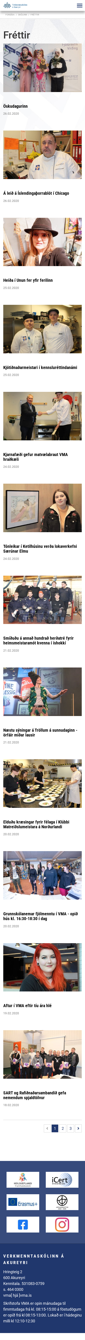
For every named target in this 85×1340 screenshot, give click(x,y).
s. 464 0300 (13, 1289)
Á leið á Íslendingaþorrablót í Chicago (36, 193)
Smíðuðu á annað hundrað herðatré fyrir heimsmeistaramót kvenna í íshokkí (38, 641)
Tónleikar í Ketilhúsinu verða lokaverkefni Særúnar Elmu (40, 549)
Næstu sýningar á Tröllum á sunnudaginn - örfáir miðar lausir (40, 733)
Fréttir (35, 14)
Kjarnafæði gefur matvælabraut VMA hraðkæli (35, 457)
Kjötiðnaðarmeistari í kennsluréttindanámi (40, 367)
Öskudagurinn (15, 106)
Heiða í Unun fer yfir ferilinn (28, 280)
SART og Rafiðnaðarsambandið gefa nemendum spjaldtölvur (34, 1095)
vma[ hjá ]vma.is (17, 1295)
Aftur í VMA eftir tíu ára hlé (27, 1005)
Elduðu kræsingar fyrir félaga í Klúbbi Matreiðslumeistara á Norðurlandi (36, 824)
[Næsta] (78, 1128)
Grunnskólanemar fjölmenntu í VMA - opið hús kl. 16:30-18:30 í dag (40, 916)
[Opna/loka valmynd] (79, 5)
